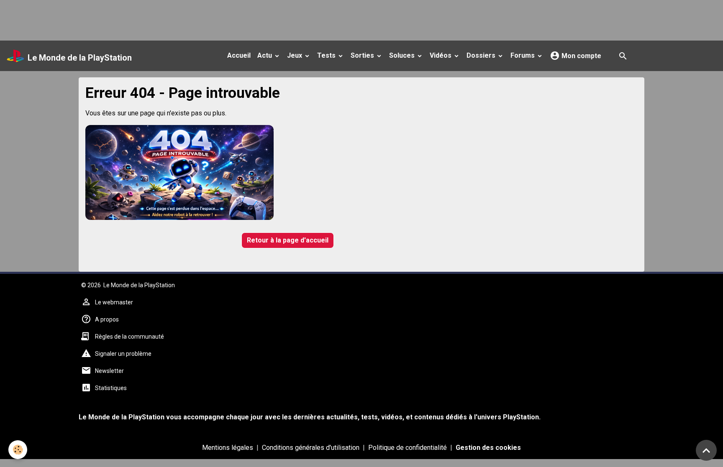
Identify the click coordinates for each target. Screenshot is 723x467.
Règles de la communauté (129, 336)
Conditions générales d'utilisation (310, 448)
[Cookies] (17, 449)
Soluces (402, 55)
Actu (265, 55)
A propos (107, 319)
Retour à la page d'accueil (287, 240)
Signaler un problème (123, 353)
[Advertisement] (152, 19)
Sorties (363, 55)
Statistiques (111, 388)
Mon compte (580, 56)
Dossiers (482, 55)
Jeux (295, 55)
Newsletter (109, 370)
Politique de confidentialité (407, 448)
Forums (523, 55)
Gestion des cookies (488, 448)
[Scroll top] (706, 450)
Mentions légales (227, 448)
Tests (327, 55)
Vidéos (441, 55)
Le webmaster (114, 302)
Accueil (239, 55)
